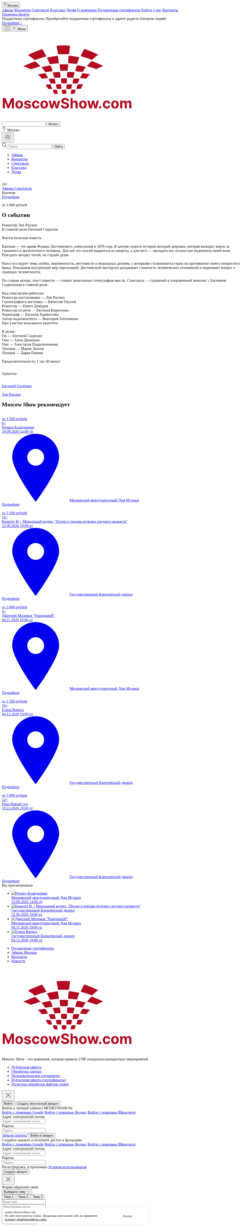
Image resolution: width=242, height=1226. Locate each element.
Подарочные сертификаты (119, 10)
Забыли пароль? (15, 1135)
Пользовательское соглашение (35, 1076)
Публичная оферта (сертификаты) (38, 1080)
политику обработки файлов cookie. (26, 1219)
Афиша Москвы (24, 952)
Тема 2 (23, 1197)
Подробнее (11, 197)
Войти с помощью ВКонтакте (112, 1112)
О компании (87, 10)
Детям (71, 10)
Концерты (22, 10)
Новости (18, 961)
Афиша (7, 10)
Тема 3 (37, 1197)
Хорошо (127, 1216)
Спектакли (40, 10)
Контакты (170, 10)
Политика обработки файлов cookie (40, 1084)
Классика (57, 10)
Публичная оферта (26, 1067)
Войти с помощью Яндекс (65, 1112)
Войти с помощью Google (22, 1112)
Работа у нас (151, 10)
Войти (8, 1103)
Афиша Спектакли (17, 188)
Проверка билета (15, 14)
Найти (58, 146)
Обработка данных (26, 1071)
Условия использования (67, 1167)
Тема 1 (8, 1197)
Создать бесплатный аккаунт (38, 1103)
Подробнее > (12, 23)
